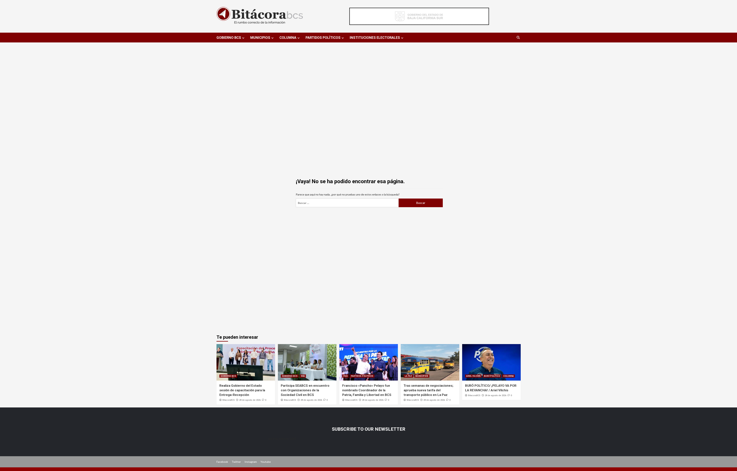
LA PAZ (408, 376)
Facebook (222, 461)
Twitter (236, 461)
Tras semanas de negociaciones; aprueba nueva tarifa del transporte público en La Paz (428, 390)
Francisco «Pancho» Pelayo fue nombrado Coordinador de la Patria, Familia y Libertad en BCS (366, 390)
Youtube (265, 461)
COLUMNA (287, 38)
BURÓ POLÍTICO (492, 376)
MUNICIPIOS (260, 38)
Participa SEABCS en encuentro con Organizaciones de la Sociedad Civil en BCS (305, 390)
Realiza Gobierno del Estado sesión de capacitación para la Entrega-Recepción (242, 390)
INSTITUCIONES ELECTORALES (375, 38)
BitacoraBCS (228, 400)
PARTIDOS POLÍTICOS (323, 38)
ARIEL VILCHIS (473, 376)
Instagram (251, 461)
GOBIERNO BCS (228, 38)
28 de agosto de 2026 (250, 400)
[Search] (518, 37)
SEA (303, 376)
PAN (345, 376)
